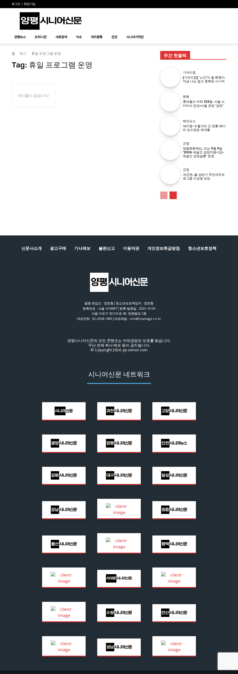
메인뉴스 (189, 121)
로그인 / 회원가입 (23, 4)
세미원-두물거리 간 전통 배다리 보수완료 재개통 (204, 128)
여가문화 (96, 36)
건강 (114, 36)
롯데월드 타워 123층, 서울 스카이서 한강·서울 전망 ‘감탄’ (204, 103)
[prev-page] (163, 195)
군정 (186, 143)
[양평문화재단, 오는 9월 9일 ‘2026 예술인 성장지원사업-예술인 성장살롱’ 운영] (170, 150)
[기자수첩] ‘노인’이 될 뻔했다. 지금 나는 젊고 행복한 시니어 (204, 79)
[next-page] (173, 195)
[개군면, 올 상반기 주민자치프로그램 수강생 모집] (170, 174)
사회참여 (61, 36)
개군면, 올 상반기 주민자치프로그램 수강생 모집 (204, 176)
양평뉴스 (20, 36)
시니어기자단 (135, 36)
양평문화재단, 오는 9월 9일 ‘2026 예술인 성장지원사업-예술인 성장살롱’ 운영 (203, 152)
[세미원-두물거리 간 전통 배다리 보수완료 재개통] (170, 126)
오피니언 (40, 36)
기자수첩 (189, 72)
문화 (186, 96)
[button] (219, 37)
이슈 (79, 36)
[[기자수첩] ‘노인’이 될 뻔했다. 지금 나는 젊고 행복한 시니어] (170, 77)
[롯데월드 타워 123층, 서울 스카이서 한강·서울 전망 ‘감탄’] (170, 101)
